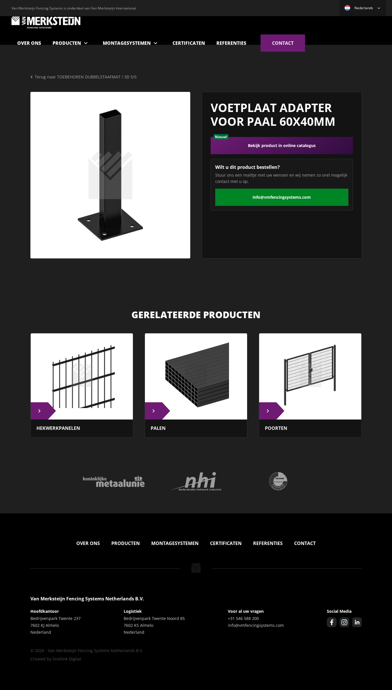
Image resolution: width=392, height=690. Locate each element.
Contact (283, 43)
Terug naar (86, 77)
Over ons (29, 43)
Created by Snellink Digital (55, 659)
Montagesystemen (127, 43)
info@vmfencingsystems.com (282, 197)
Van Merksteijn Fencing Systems (45, 22)
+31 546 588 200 (243, 618)
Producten (67, 43)
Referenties (231, 43)
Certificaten (188, 43)
